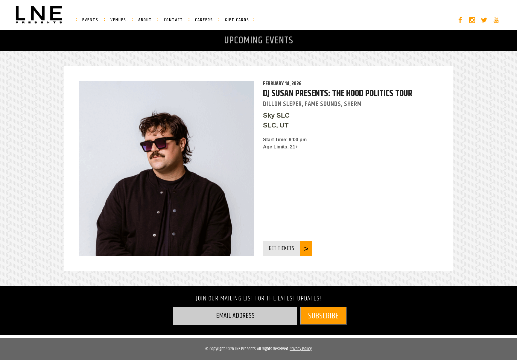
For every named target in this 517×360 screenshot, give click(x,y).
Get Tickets (281, 248)
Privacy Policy (301, 348)
